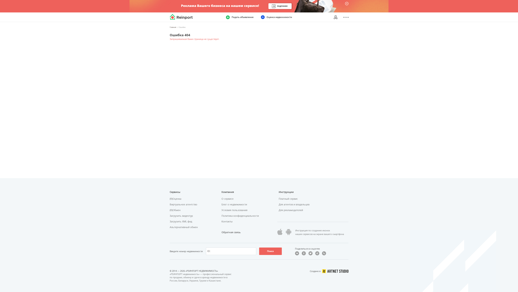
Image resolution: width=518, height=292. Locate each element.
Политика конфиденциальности (240, 215)
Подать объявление (242, 17)
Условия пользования (234, 210)
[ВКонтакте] (297, 253)
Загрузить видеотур (181, 215)
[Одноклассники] (304, 253)
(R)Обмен (175, 210)
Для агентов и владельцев (294, 204)
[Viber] (317, 253)
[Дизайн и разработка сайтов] (335, 271)
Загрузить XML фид (181, 221)
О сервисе (227, 198)
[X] (311, 253)
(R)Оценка (175, 198)
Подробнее (282, 6)
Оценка (279, 17)
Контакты (227, 221)
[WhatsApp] (324, 253)
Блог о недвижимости (234, 204)
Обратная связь (231, 232)
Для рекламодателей (291, 210)
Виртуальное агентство (183, 204)
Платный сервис (288, 198)
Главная (173, 27)
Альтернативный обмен (184, 227)
